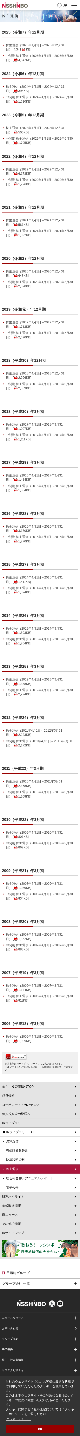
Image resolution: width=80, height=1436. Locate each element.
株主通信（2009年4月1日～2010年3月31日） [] (34, 834)
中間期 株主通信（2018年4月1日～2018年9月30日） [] (39, 386)
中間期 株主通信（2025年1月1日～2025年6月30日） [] (39, 58)
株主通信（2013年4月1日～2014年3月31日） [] (34, 630)
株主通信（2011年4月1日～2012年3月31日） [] (34, 732)
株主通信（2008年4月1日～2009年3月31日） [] (34, 886)
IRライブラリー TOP (21, 1132)
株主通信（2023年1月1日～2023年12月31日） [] (35, 130)
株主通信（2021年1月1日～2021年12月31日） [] (35, 222)
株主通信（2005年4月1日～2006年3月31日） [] (34, 1038)
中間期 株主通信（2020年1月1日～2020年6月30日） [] (39, 284)
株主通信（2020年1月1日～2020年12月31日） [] (35, 273)
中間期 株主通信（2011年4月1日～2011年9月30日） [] (39, 743)
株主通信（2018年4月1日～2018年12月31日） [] (35, 375)
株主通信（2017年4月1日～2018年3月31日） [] (34, 426)
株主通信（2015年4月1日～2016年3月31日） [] (34, 528)
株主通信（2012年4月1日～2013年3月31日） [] (34, 681)
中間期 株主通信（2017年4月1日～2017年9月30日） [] (39, 437)
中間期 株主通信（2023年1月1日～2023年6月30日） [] (39, 140)
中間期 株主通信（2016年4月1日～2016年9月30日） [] (39, 488)
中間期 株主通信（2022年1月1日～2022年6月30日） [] (39, 182)
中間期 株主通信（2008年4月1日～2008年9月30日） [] (39, 896)
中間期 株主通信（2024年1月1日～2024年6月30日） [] (39, 99)
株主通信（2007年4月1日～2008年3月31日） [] (34, 936)
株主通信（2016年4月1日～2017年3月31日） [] (34, 477)
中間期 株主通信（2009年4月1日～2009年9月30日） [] (39, 845)
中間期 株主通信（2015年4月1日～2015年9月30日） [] (39, 539)
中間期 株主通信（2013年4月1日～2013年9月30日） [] (39, 641)
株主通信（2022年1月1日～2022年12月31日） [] (35, 171)
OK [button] (40, 1429)
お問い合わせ (10, 1328)
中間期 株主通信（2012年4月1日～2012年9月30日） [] (39, 692)
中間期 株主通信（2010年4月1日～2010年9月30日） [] (39, 794)
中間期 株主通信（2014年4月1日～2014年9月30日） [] (39, 590)
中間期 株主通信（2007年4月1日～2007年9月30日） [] (39, 947)
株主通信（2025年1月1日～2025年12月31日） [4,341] (35, 47)
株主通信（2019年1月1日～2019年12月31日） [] (35, 324)
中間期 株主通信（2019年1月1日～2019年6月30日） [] (39, 335)
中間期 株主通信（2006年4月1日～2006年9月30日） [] (39, 998)
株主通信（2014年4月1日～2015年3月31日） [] (34, 579)
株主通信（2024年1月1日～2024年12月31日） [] (35, 89)
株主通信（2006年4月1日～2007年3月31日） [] (34, 988)
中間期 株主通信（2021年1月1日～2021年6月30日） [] (39, 233)
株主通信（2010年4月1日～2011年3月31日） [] (34, 783)
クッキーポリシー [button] (18, 1419)
